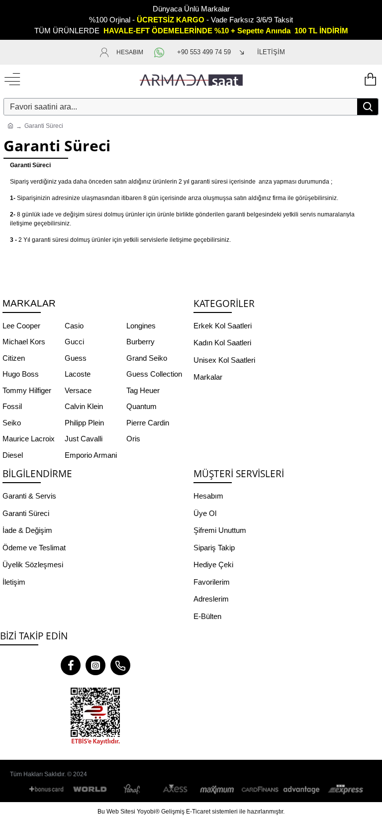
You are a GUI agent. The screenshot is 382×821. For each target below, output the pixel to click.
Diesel (12, 455)
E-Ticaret (198, 811)
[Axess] (175, 789)
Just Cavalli (83, 438)
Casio (74, 325)
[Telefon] (120, 665)
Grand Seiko (146, 358)
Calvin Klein (84, 406)
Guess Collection (154, 374)
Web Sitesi (120, 811)
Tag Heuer (143, 390)
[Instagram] (95, 665)
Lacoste (78, 374)
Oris (133, 438)
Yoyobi (146, 811)
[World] (90, 789)
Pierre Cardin (147, 422)
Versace (78, 390)
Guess (76, 358)
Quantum (141, 406)
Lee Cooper (21, 325)
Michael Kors (23, 341)
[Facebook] (71, 665)
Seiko (11, 422)
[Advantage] (302, 789)
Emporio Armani (91, 455)
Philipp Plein (84, 422)
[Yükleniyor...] (369, 80)
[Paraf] (133, 789)
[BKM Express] (344, 789)
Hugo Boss (20, 374)
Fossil (12, 406)
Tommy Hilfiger (26, 390)
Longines (141, 325)
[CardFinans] (260, 789)
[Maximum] (217, 789)
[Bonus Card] (48, 789)
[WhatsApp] (160, 52)
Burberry (140, 341)
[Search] (367, 107)
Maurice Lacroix (28, 438)
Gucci (74, 341)
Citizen (13, 358)
